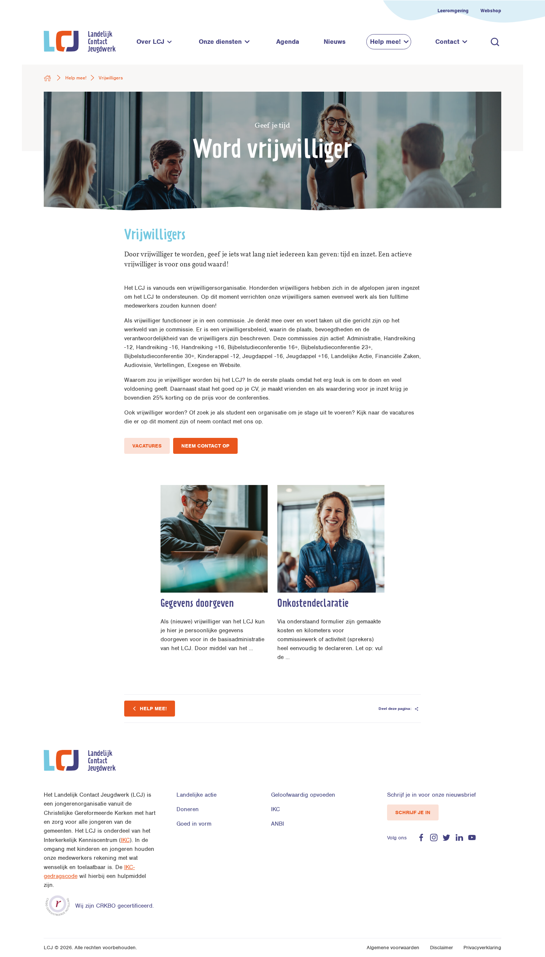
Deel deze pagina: (396, 708)
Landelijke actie (196, 795)
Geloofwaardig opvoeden (303, 795)
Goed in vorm (193, 823)
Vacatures (147, 446)
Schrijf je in (412, 812)
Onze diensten (220, 41)
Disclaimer (441, 947)
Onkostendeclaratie (313, 604)
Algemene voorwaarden (393, 947)
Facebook (421, 837)
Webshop (490, 10)
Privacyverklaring (482, 947)
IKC (125, 840)
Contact (447, 41)
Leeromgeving (453, 10)
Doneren (187, 809)
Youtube (472, 837)
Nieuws (335, 41)
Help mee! (385, 41)
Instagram (433, 837)
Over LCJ (150, 41)
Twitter (446, 837)
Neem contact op (205, 446)
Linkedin (459, 837)
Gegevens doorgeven (197, 604)
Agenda (287, 41)
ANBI (277, 823)
